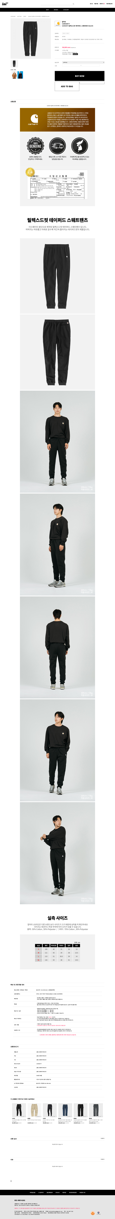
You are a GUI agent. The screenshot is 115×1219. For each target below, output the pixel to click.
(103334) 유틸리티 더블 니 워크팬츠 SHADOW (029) (96, 1120)
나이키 (13, 1118)
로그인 (91, 3)
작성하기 (102, 1138)
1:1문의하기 (41, 1192)
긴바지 (24, 16)
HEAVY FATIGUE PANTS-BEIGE (34, 1120)
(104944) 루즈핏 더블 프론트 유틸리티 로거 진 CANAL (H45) (65, 1120)
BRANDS (56, 10)
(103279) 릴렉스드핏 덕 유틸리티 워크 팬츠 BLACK (80, 1120)
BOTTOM (19, 16)
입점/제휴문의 (50, 1192)
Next (29, 75)
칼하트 (64, 22)
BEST (47, 10)
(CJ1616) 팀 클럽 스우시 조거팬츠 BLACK (19, 1120)
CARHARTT (66, 24)
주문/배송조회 (109, 3)
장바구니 (102, 3)
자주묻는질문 (32, 1192)
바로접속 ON (82, 1192)
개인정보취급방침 (73, 1192)
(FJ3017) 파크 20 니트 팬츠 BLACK (49, 1120)
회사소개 (57, 1192)
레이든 (29, 1118)
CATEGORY (66, 10)
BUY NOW (79, 76)
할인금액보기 (75, 54)
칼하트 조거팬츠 (66, 33)
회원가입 (96, 3)
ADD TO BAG (67, 86)
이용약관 (64, 1192)
